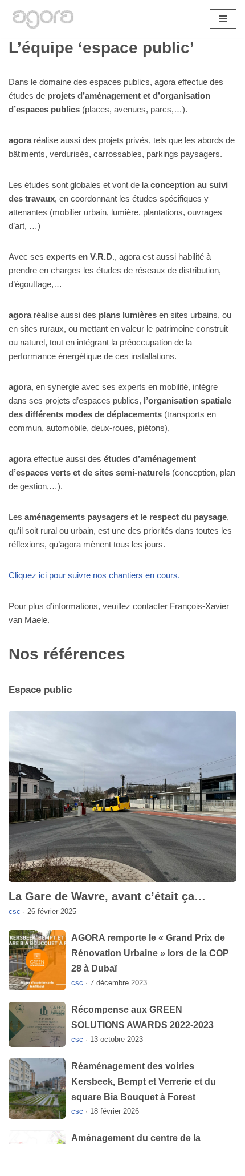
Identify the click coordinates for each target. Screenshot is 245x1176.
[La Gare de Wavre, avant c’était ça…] (122, 796)
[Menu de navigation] (223, 19)
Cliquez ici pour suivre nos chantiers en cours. (94, 575)
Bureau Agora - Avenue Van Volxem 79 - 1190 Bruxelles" (122, 1164)
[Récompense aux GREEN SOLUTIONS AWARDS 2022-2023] (37, 1024)
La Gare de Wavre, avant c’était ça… (107, 896)
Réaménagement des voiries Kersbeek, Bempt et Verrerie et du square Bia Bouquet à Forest (143, 1081)
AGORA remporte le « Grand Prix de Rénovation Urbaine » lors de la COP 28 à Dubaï (150, 953)
